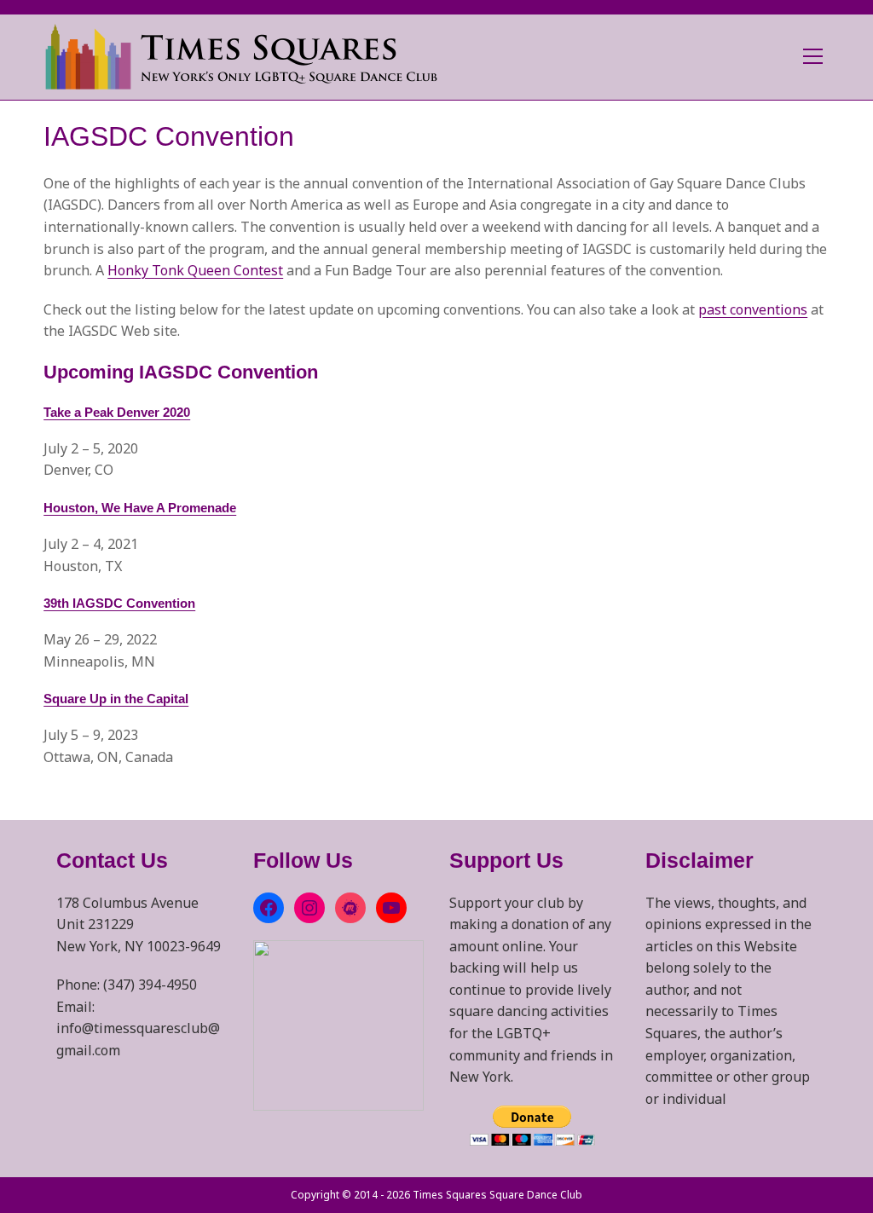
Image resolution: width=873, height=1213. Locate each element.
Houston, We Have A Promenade (139, 507)
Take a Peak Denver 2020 (116, 412)
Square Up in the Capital (115, 698)
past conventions (752, 309)
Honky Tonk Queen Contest (195, 270)
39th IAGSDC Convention (119, 603)
